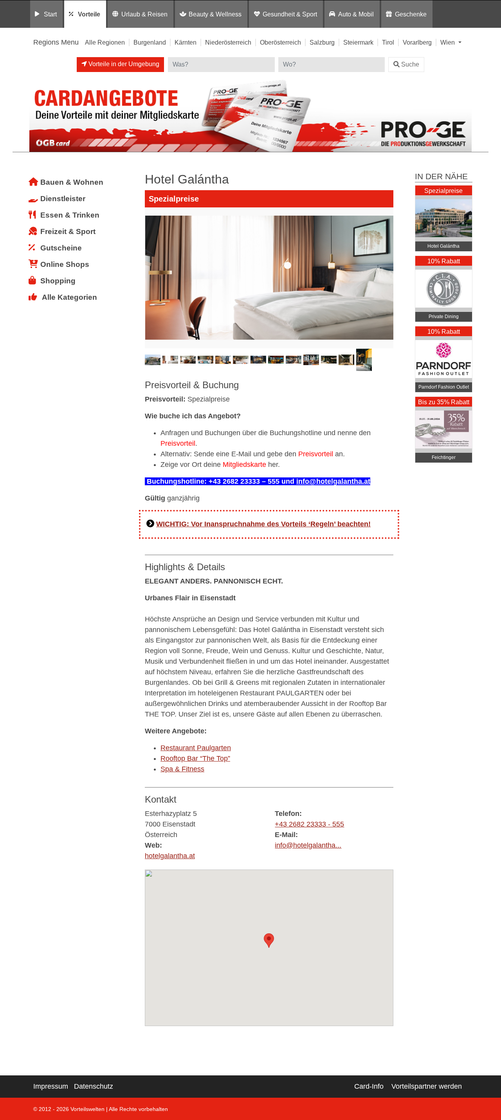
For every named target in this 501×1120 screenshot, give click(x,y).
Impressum (50, 1086)
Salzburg (322, 42)
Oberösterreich (280, 42)
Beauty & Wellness (215, 14)
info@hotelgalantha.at (333, 481)
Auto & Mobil (356, 14)
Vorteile (89, 14)
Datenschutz (93, 1086)
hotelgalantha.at (170, 856)
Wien (448, 42)
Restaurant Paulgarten (195, 748)
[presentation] (152, 277)
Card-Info (369, 1086)
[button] (269, 940)
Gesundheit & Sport (290, 14)
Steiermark (358, 42)
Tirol (388, 42)
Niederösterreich (228, 42)
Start (50, 14)
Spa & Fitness (182, 769)
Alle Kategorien (69, 297)
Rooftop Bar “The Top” (195, 758)
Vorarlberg (417, 42)
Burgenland (149, 42)
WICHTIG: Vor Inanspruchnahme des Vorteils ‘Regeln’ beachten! (263, 524)
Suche (410, 64)
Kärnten (185, 42)
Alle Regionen (105, 42)
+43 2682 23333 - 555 (309, 824)
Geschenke (411, 14)
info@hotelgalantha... (308, 845)
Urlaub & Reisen (144, 14)
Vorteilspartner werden (426, 1086)
